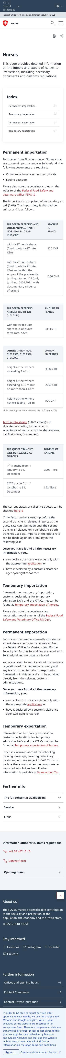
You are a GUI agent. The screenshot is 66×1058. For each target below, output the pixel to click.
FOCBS (14, 23)
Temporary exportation (22, 130)
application (34, 563)
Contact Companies (16, 992)
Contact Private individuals (21, 1002)
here (17, 510)
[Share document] (61, 36)
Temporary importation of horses (36, 604)
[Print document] (54, 36)
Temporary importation (22, 114)
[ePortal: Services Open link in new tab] (54, 6)
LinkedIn (12, 954)
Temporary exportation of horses (36, 745)
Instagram (34, 947)
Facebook (13, 947)
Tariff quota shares (15, 422)
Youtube (54, 947)
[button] (60, 895)
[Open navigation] (61, 23)
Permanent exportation (22, 122)
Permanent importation (22, 106)
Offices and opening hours (21, 982)
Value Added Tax (48, 772)
